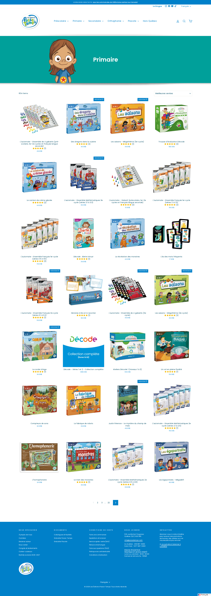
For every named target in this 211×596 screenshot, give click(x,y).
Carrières (22, 538)
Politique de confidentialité (99, 552)
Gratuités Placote (60, 542)
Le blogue (157, 6)
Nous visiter (23, 545)
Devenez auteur (25, 542)
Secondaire (95, 21)
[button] (38, 148)
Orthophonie (115, 21)
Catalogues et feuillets (63, 535)
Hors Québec (150, 21)
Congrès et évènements (28, 548)
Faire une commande (97, 535)
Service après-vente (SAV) (99, 542)
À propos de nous (25, 535)
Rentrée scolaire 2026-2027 (29, 555)
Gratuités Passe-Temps (63, 538)
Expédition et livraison (97, 538)
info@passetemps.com (133, 540)
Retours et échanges (97, 545)
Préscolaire (60, 21)
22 (109, 502)
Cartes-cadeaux (25, 552)
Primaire (77, 21)
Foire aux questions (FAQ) (99, 548)
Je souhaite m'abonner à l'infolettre (170, 545)
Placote (132, 21)
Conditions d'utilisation (98, 555)
